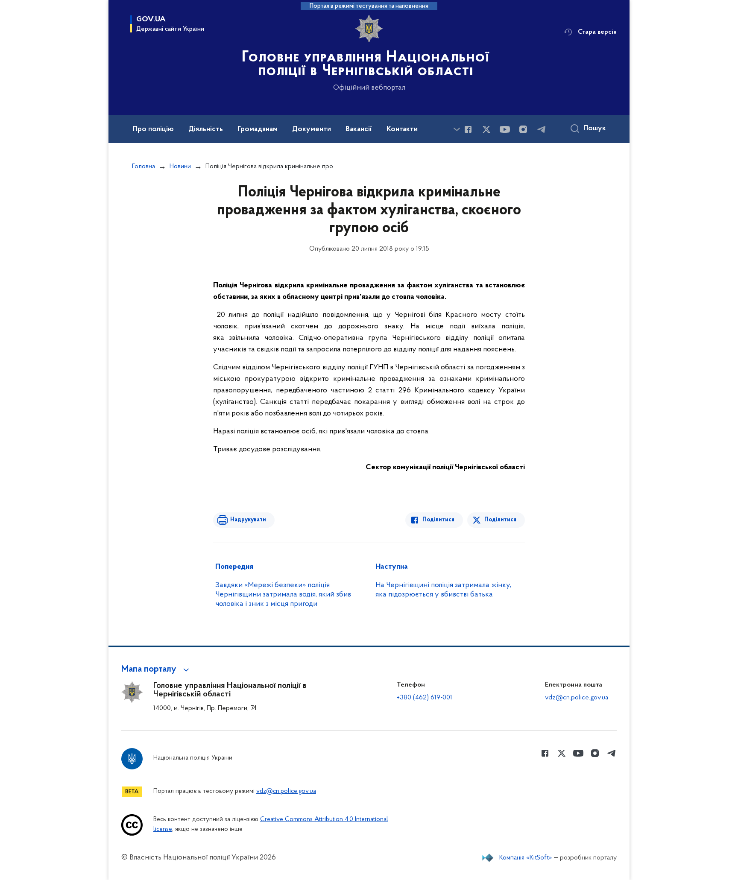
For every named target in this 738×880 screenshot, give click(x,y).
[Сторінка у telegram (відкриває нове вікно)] (541, 129)
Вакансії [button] (359, 129)
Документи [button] (311, 129)
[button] (156, 669)
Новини (180, 166)
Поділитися (438, 520)
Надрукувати (248, 520)
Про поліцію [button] (153, 129)
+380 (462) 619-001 (424, 697)
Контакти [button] (402, 129)
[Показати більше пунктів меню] (456, 129)
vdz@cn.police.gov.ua (576, 697)
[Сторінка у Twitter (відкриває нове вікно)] (486, 129)
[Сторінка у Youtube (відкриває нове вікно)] (505, 129)
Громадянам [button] (257, 129)
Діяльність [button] (205, 129)
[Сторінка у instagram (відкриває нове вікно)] (523, 129)
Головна (143, 166)
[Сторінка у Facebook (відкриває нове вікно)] (468, 129)
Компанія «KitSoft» (525, 857)
